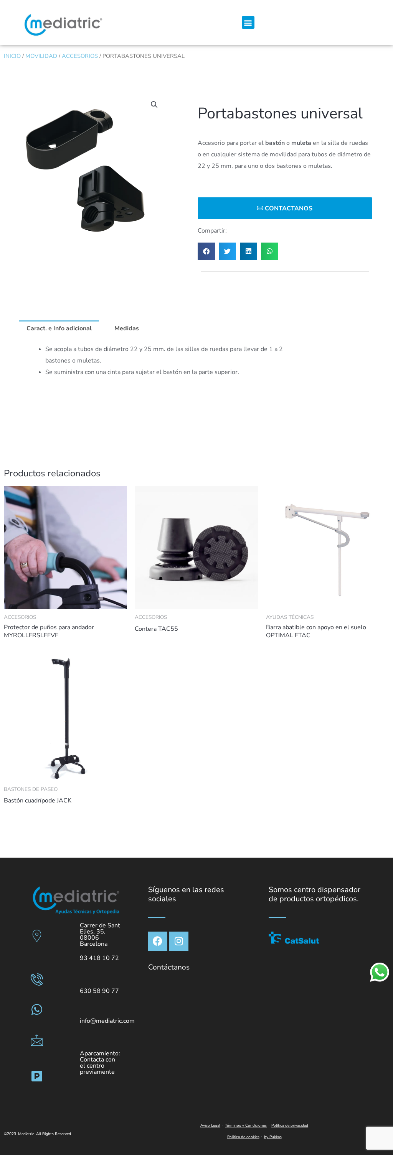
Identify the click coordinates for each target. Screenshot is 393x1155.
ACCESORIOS (80, 56)
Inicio (12, 56)
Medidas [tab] (126, 328)
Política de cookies (243, 1137)
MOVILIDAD (41, 56)
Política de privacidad (289, 1125)
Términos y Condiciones (246, 1125)
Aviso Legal (210, 1125)
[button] (248, 22)
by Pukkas (273, 1137)
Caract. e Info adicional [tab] (59, 328)
